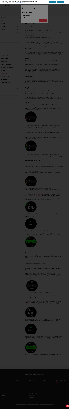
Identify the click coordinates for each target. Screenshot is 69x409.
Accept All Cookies (60, 1)
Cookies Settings (45, 1)
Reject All (52, 1)
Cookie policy (18, 2)
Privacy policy (22, 2)
